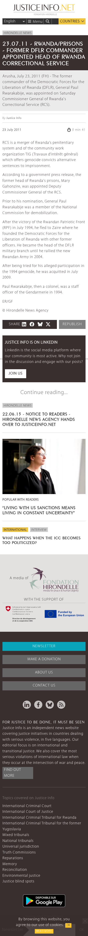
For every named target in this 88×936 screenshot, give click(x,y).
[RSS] (61, 705)
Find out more (12, 773)
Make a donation (44, 659)
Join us (16, 374)
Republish (72, 324)
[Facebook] (38, 705)
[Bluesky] (50, 705)
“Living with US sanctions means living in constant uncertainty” (39, 509)
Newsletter (44, 646)
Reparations (12, 858)
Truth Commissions (19, 853)
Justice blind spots (18, 881)
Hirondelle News (18, 33)
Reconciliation (14, 870)
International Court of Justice (27, 812)
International (15, 530)
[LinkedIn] (27, 705)
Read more (44, 931)
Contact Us (44, 686)
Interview (39, 530)
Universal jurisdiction (20, 847)
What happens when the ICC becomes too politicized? (41, 539)
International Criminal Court (27, 806)
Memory (9, 864)
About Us (44, 673)
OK (68, 925)
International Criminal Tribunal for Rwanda (39, 818)
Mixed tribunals (15, 835)
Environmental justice (21, 876)
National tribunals (18, 841)
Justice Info (13, 118)
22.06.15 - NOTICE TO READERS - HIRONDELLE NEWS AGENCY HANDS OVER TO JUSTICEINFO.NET (38, 418)
